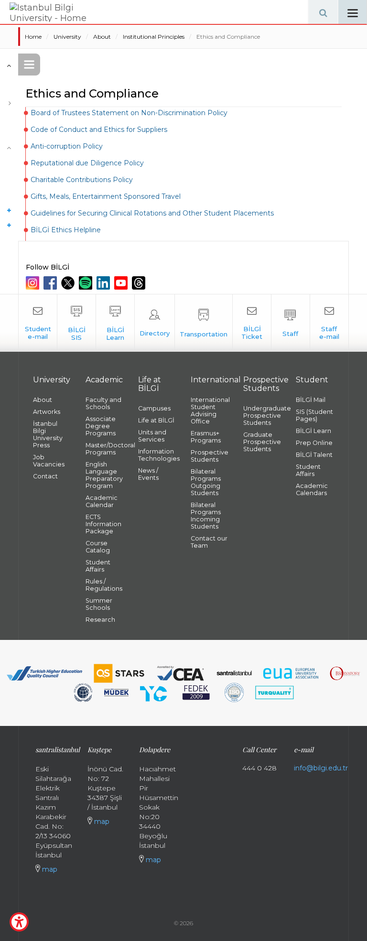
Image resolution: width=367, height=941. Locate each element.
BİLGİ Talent (314, 454)
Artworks (46, 411)
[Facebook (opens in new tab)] (51, 283)
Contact (45, 476)
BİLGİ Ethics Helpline (66, 230)
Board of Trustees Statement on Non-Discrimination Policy (129, 112)
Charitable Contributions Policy (82, 179)
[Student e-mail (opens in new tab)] (38, 323)
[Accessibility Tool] (19, 921)
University (67, 36)
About (102, 36)
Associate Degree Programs (101, 426)
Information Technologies (157, 455)
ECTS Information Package (103, 524)
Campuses (154, 408)
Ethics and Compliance (228, 36)
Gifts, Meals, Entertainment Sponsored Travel (106, 196)
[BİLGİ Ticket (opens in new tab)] (252, 323)
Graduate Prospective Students (262, 442)
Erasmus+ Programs (206, 437)
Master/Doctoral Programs (105, 449)
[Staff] (290, 323)
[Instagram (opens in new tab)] (34, 283)
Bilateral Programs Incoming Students (206, 515)
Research (100, 619)
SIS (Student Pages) (314, 415)
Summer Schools (99, 604)
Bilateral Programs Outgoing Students (206, 482)
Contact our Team (209, 542)
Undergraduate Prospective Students (262, 415)
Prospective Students (209, 456)
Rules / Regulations (104, 585)
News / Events (148, 474)
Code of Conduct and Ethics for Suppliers (99, 129)
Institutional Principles (153, 36)
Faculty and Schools (103, 403)
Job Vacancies (49, 461)
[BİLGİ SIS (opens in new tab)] (76, 323)
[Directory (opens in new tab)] (154, 323)
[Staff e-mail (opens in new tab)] (329, 323)
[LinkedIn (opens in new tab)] (104, 283)
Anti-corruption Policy (67, 146)
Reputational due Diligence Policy (87, 163)
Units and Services (152, 436)
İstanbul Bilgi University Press (48, 434)
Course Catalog (98, 547)
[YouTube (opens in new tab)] (122, 283)
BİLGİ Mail (310, 399)
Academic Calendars (312, 489)
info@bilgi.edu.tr (321, 768)
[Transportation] (203, 323)
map (48, 869)
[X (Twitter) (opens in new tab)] (69, 283)
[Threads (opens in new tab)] (140, 283)
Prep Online (314, 442)
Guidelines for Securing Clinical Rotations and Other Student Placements (152, 213)
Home (33, 36)
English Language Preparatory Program (104, 475)
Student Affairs (98, 566)
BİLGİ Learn (313, 430)
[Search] (323, 12)
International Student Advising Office (210, 410)
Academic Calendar (102, 501)
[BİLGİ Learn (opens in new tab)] (115, 323)
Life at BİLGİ (156, 420)
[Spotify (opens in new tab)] (87, 283)
